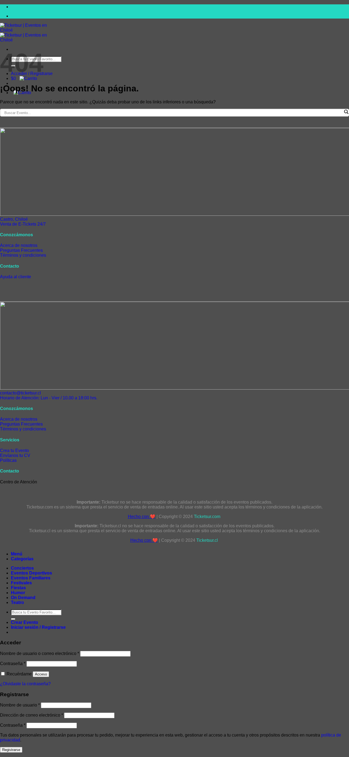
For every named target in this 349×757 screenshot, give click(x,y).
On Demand (23, 597)
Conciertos (22, 568)
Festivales (21, 583)
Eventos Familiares (30, 578)
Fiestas (18, 587)
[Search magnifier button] (346, 112)
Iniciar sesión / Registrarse (38, 627)
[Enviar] (13, 619)
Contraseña (12, 663)
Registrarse (11, 750)
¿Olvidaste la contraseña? (25, 683)
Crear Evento (24, 622)
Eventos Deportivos (31, 573)
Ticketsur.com (207, 516)
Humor (18, 592)
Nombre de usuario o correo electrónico (39, 653)
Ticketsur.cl (207, 540)
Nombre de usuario (20, 705)
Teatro (17, 602)
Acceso (41, 674)
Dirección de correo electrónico (31, 715)
